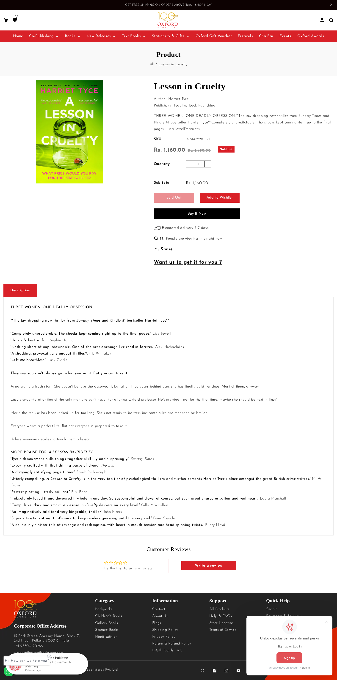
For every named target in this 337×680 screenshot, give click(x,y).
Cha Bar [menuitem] (266, 36)
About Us (160, 616)
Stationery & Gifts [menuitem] (168, 36)
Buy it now (197, 214)
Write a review (208, 566)
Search (272, 609)
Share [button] (167, 249)
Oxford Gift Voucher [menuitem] (214, 36)
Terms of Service (223, 630)
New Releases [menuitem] (99, 36)
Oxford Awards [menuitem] (310, 36)
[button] (5, 20)
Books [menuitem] (70, 36)
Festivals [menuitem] (245, 36)
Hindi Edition (106, 637)
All (152, 64)
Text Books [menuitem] (131, 36)
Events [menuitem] (285, 36)
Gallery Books (106, 623)
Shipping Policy (165, 630)
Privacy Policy (163, 637)
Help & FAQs (220, 616)
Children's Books (108, 616)
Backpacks (103, 609)
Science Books (107, 630)
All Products (219, 609)
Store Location (221, 623)
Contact (158, 609)
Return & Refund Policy (171, 643)
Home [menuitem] (18, 36)
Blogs (156, 623)
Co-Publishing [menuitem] (41, 36)
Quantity (162, 164)
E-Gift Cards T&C (167, 650)
